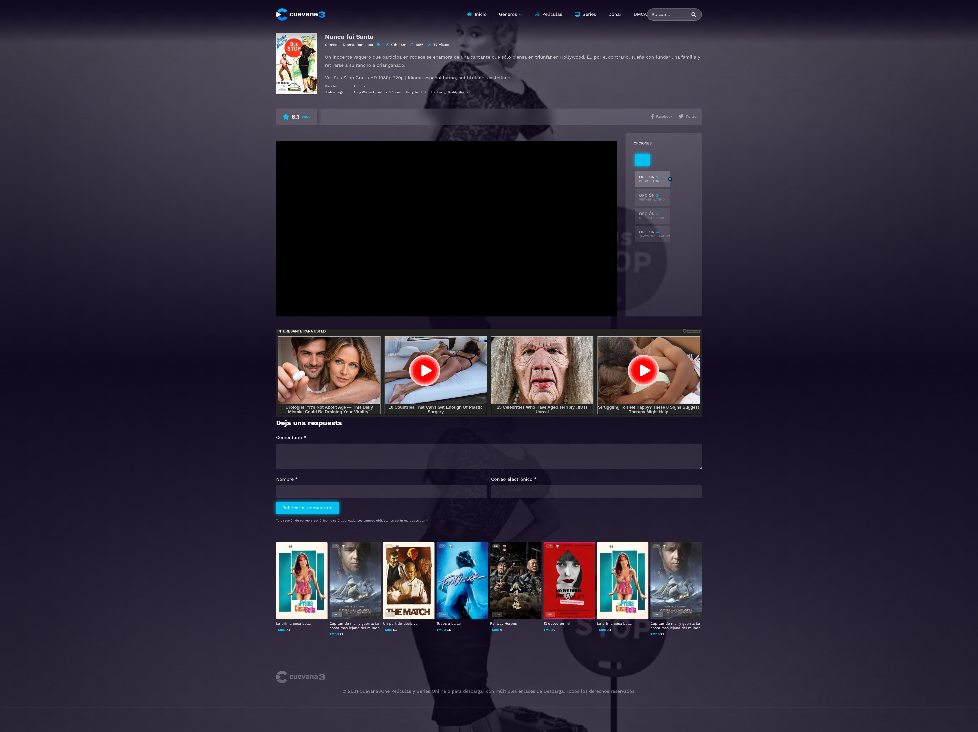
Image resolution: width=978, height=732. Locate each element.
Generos (508, 14)
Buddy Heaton (458, 92)
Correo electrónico (514, 479)
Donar (614, 14)
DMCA (640, 14)
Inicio (481, 14)
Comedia (333, 45)
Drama (348, 45)
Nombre (287, 479)
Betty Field (414, 92)
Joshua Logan (335, 92)
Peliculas (552, 14)
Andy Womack (364, 92)
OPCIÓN (650, 179)
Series (589, 14)
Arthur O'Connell (390, 92)
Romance (365, 45)
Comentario (291, 437)
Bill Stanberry (435, 92)
